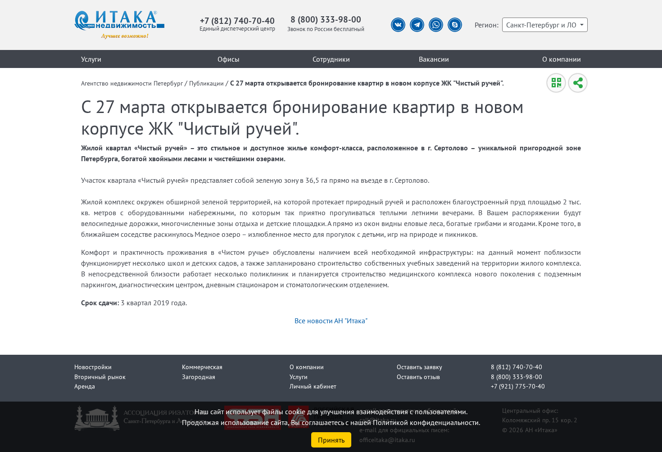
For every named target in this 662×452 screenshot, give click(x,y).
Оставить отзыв (418, 376)
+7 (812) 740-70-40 (237, 20)
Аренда (84, 386)
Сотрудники (331, 58)
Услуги (91, 58)
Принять (331, 439)
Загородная (198, 376)
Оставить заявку (419, 366)
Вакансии (434, 58)
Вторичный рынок (100, 376)
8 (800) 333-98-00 (325, 19)
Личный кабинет (313, 386)
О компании (561, 58)
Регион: (487, 24)
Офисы (229, 58)
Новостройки (93, 366)
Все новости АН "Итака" (331, 320)
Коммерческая (202, 366)
